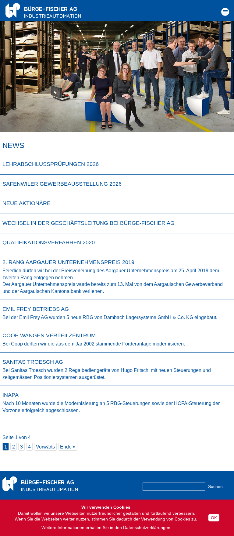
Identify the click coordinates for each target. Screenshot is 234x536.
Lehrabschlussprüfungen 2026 (50, 164)
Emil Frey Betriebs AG (35, 309)
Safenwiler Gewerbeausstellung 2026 (62, 184)
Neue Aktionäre (26, 203)
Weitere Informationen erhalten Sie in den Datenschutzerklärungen (105, 527)
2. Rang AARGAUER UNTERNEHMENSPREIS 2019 (68, 262)
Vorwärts (45, 446)
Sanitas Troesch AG (32, 362)
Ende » (68, 446)
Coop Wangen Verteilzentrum (49, 335)
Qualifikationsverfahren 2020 (48, 242)
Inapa (10, 395)
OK (214, 517)
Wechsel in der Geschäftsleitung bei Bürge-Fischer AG (88, 223)
